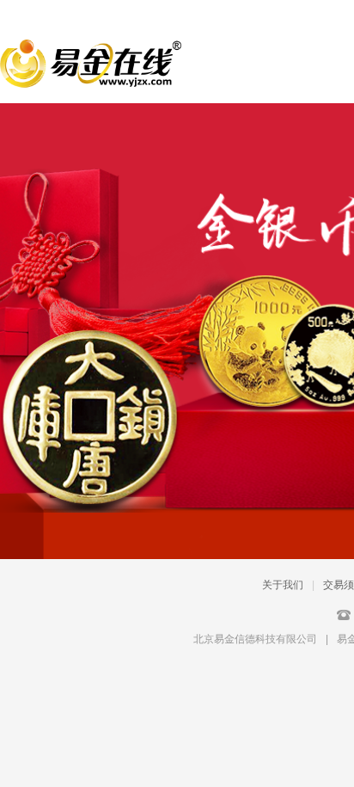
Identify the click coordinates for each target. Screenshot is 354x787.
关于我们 (282, 585)
